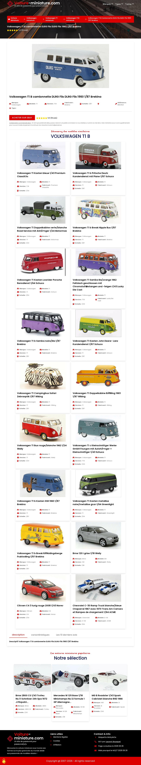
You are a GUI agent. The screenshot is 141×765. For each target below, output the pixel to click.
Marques (107, 4)
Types (118, 4)
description (18, 634)
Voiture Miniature (15, 19)
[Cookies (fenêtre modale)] (4, 761)
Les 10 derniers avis (66, 634)
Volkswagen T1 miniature (51, 19)
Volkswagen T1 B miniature (72, 19)
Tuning (128, 4)
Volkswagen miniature (31, 19)
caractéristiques (40, 634)
